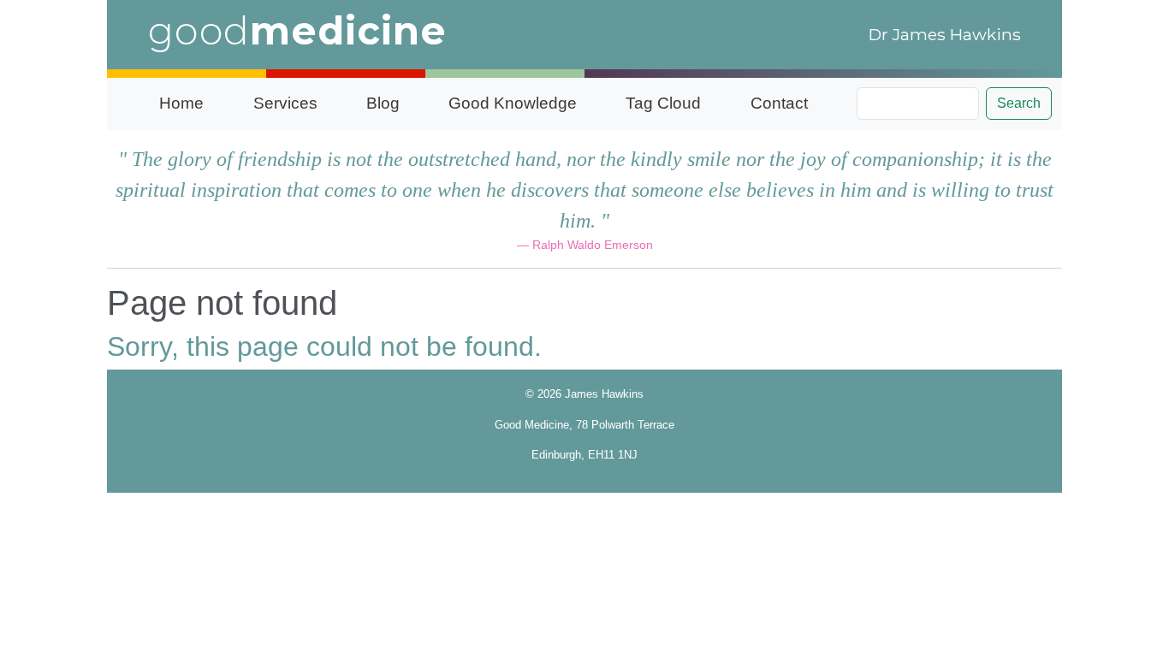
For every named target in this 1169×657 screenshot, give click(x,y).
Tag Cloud (663, 103)
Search (1019, 103)
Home (181, 103)
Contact (779, 103)
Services (285, 103)
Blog (383, 103)
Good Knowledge (512, 103)
